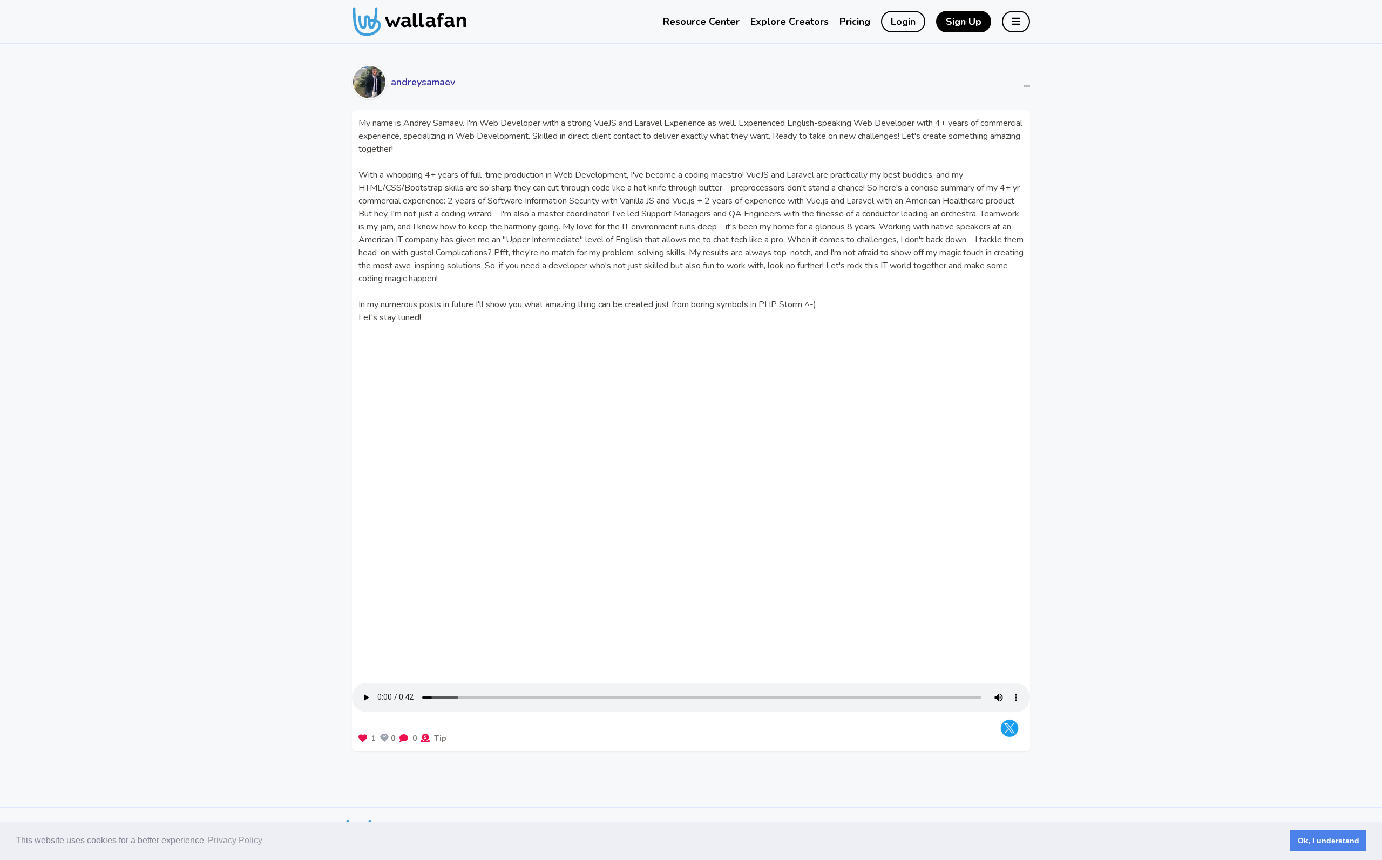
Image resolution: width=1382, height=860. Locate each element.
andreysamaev (423, 82)
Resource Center (701, 21)
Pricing (854, 21)
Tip (440, 738)
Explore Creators (789, 21)
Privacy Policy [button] (235, 840)
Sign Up (963, 21)
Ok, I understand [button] (1328, 840)
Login (903, 21)
